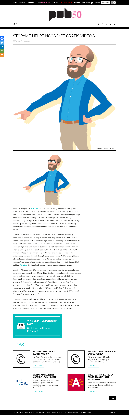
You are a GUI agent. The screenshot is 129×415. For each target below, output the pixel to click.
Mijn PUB (55, 2)
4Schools (30, 2)
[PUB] (65, 16)
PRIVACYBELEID (51, 412)
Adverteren (86, 2)
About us (76, 2)
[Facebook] (98, 24)
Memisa (23, 265)
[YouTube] (114, 24)
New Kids (22, 2)
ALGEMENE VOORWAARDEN (36, 412)
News (15, 2)
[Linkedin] (2, 47)
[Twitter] (110, 24)
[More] (2, 55)
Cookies (59, 412)
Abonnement (105, 2)
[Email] (2, 51)
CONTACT (113, 412)
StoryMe (34, 209)
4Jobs (37, 2)
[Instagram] (102, 24)
